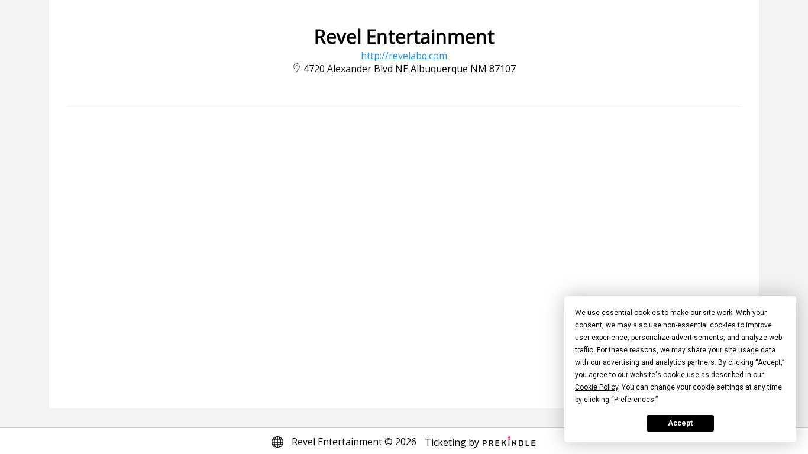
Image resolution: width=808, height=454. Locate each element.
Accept (680, 423)
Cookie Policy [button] (596, 387)
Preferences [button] (634, 399)
